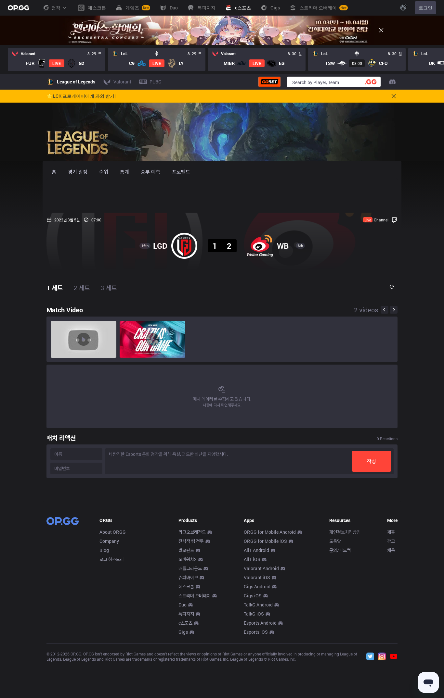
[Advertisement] (222, 195)
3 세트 (108, 287)
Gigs (183, 632)
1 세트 (54, 287)
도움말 (335, 541)
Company (109, 541)
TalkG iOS (254, 614)
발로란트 (186, 550)
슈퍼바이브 (188, 577)
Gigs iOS (253, 595)
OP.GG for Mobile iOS (265, 541)
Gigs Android (257, 586)
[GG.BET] (269, 82)
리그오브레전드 (192, 532)
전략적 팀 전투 (191, 541)
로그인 (425, 8)
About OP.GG (112, 532)
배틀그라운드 (190, 568)
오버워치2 (187, 559)
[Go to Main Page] (18, 8)
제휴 (391, 532)
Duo (182, 605)
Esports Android (260, 623)
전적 (55, 8)
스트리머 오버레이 (194, 595)
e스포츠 (185, 623)
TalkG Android (258, 605)
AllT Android (256, 550)
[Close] (381, 30)
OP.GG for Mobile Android (270, 532)
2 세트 (81, 287)
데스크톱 (186, 586)
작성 (371, 461)
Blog (104, 550)
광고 (391, 541)
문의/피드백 (340, 550)
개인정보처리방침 (344, 532)
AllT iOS (252, 559)
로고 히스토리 (111, 559)
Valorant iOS (257, 577)
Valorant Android (261, 568)
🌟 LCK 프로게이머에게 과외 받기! (81, 96)
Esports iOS (256, 632)
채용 (391, 550)
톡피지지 (186, 614)
